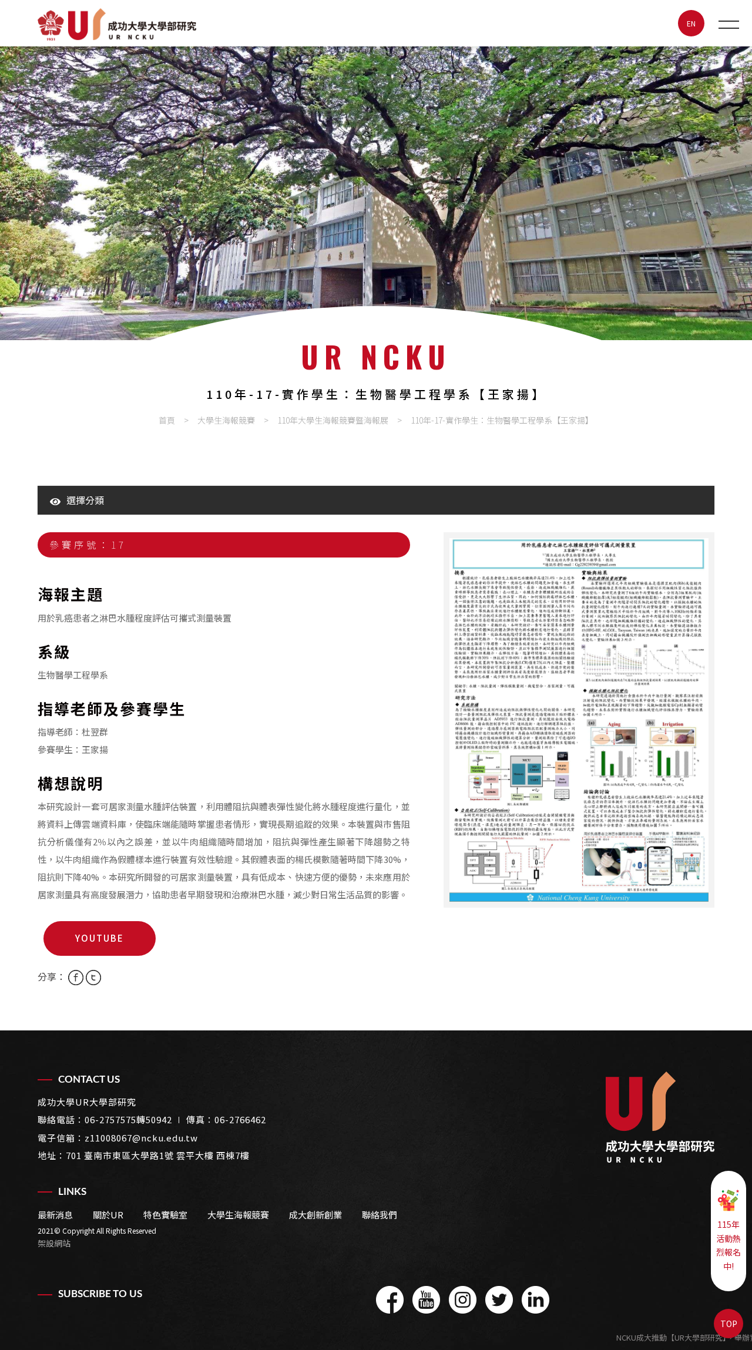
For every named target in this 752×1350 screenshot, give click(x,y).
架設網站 (54, 1243)
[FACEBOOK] (390, 1300)
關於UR (108, 1214)
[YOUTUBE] (426, 1300)
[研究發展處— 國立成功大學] (660, 1117)
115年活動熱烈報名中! (728, 1245)
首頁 (167, 420)
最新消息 (55, 1214)
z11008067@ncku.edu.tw (141, 1137)
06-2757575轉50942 (128, 1119)
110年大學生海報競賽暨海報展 (332, 420)
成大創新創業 (315, 1214)
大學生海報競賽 (226, 420)
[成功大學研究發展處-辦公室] (376, 193)
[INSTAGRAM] (462, 1300)
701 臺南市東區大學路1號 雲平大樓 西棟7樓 (158, 1155)
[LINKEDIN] (535, 1300)
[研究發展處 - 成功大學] (117, 24)
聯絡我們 (379, 1214)
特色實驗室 (165, 1214)
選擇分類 (85, 500)
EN (691, 23)
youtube (99, 938)
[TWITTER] (499, 1300)
